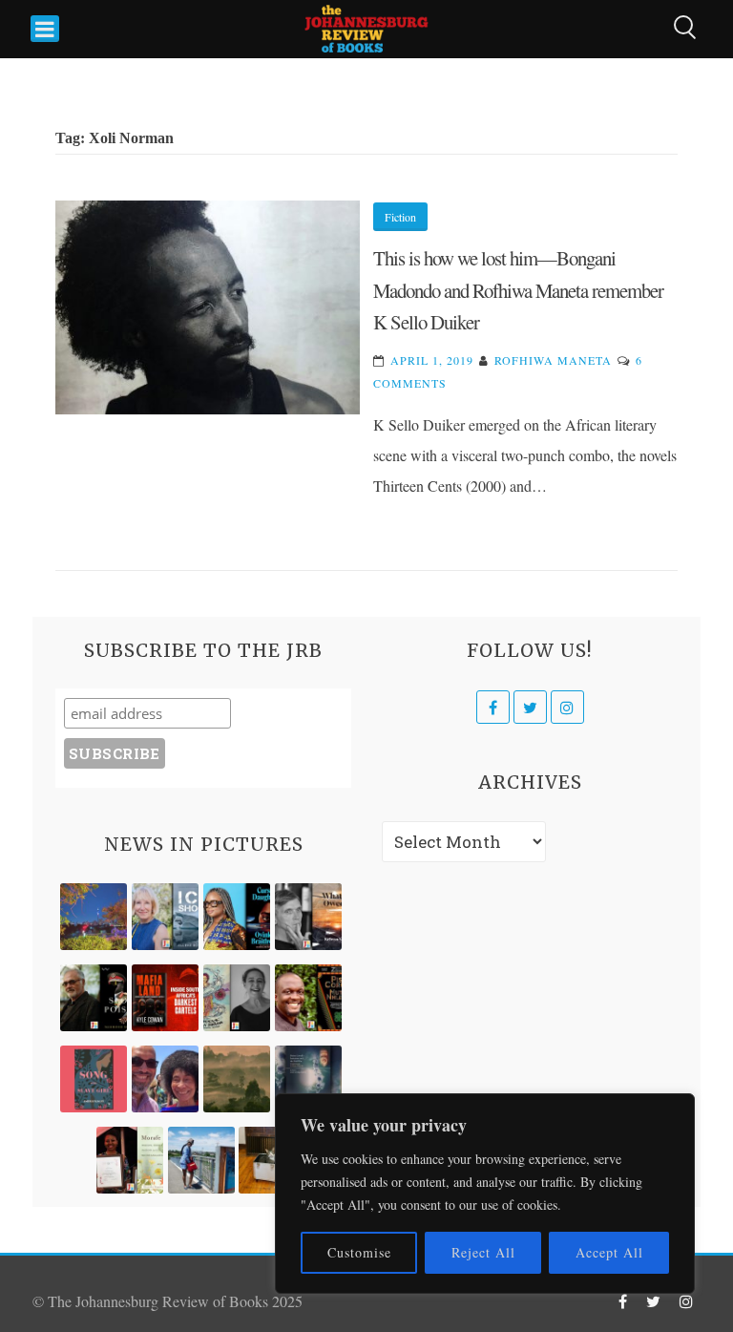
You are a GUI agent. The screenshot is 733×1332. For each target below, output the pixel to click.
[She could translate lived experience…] (165, 1079)
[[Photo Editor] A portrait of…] (201, 1160)
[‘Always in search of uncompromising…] (308, 916)
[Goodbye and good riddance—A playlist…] (272, 1160)
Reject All (483, 1252)
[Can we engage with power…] (93, 997)
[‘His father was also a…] (129, 1160)
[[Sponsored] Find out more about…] (93, 1079)
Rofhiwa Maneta (553, 360)
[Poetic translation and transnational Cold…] (308, 1079)
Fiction (400, 216)
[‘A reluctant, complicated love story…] (165, 916)
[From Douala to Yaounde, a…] (236, 1079)
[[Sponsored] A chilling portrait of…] (165, 997)
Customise (359, 1252)
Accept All (609, 1252)
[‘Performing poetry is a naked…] (236, 997)
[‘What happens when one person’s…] (308, 997)
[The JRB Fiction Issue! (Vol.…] (93, 916)
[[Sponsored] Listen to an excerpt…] (236, 916)
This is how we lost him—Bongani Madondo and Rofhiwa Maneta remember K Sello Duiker (518, 289)
